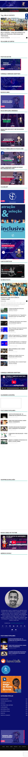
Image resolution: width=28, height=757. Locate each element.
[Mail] (17, 627)
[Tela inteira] (25, 388)
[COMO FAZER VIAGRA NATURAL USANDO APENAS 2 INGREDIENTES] (4, 422)
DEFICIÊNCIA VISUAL (5, 711)
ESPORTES (3, 703)
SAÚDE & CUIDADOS (5, 715)
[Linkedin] (13, 627)
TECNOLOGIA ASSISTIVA (6, 701)
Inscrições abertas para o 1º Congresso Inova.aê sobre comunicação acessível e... (18, 343)
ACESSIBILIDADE (4, 699)
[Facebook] (2, 627)
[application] (14, 382)
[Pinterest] (21, 627)
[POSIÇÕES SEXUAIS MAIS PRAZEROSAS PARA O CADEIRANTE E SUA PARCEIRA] (4, 428)
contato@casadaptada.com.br (17, 623)
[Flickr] (6, 627)
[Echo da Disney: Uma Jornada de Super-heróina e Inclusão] (4, 363)
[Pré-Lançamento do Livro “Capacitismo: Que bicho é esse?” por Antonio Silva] (4, 316)
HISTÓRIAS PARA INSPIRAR (7, 705)
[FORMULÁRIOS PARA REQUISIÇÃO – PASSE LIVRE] (4, 435)
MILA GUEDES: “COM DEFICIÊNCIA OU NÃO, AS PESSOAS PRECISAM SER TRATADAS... (13, 34)
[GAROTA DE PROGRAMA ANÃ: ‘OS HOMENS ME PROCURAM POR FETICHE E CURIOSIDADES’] (4, 415)
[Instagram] (10, 627)
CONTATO (24, 746)
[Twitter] (12, 630)
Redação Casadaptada (5, 37)
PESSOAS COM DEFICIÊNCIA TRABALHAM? (10, 298)
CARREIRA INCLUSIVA (4, 295)
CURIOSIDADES (4, 707)
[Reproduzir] (2, 388)
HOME (3, 746)
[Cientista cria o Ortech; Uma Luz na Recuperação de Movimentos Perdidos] (4, 357)
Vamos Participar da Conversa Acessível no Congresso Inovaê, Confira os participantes (18, 329)
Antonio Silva (3, 301)
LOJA (20, 746)
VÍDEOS (7, 746)
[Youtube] (15, 630)
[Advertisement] (14, 463)
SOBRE (11, 746)
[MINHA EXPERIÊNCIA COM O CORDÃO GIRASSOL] (4, 350)
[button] (26, 10)
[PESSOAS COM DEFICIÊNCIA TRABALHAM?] (14, 289)
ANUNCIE (15, 746)
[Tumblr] (24, 627)
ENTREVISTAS (3, 30)
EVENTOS (3, 713)
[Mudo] (23, 388)
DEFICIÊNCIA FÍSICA (5, 709)
